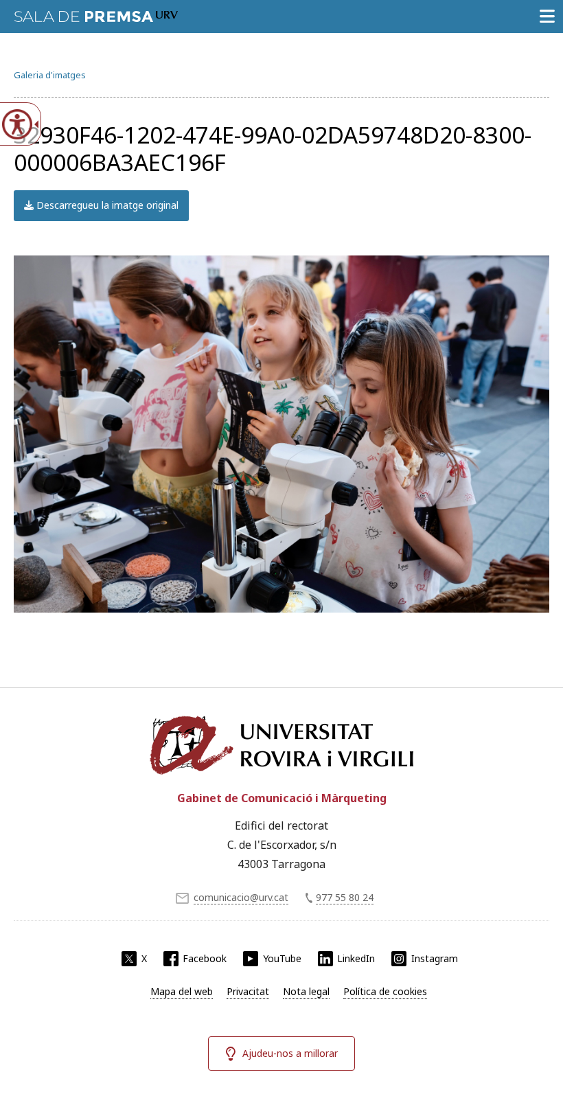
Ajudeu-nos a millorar (290, 1053)
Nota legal (306, 991)
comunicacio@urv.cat (241, 897)
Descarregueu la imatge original (106, 205)
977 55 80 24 (345, 897)
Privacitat (248, 991)
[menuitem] (181, 991)
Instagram (434, 958)
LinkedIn (356, 958)
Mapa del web (181, 991)
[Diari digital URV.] (96, 13)
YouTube (282, 958)
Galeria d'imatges (50, 75)
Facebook (205, 958)
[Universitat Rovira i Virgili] (281, 745)
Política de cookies (385, 991)
